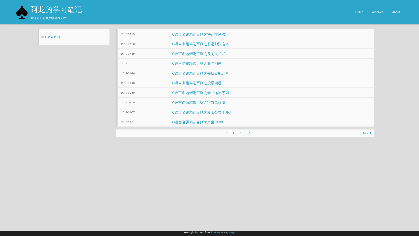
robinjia (232, 232)
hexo (197, 232)
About (396, 12)
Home (359, 12)
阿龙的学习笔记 (56, 10)
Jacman (217, 232)
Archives (377, 12)
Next (366, 133)
